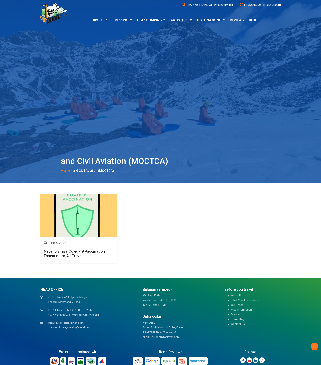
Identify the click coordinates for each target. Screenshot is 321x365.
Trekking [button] (121, 20)
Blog (253, 20)
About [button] (99, 20)
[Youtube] (249, 360)
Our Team (237, 305)
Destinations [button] (209, 20)
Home (65, 170)
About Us (236, 295)
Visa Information (241, 309)
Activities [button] (180, 20)
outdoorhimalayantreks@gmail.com (69, 327)
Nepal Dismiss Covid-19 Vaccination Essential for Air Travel (74, 253)
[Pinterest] (262, 360)
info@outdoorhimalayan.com (66, 323)
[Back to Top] (314, 346)
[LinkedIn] (255, 360)
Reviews (237, 20)
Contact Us (238, 324)
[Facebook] (243, 360)
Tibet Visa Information (245, 300)
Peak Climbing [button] (150, 20)
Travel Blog (237, 319)
